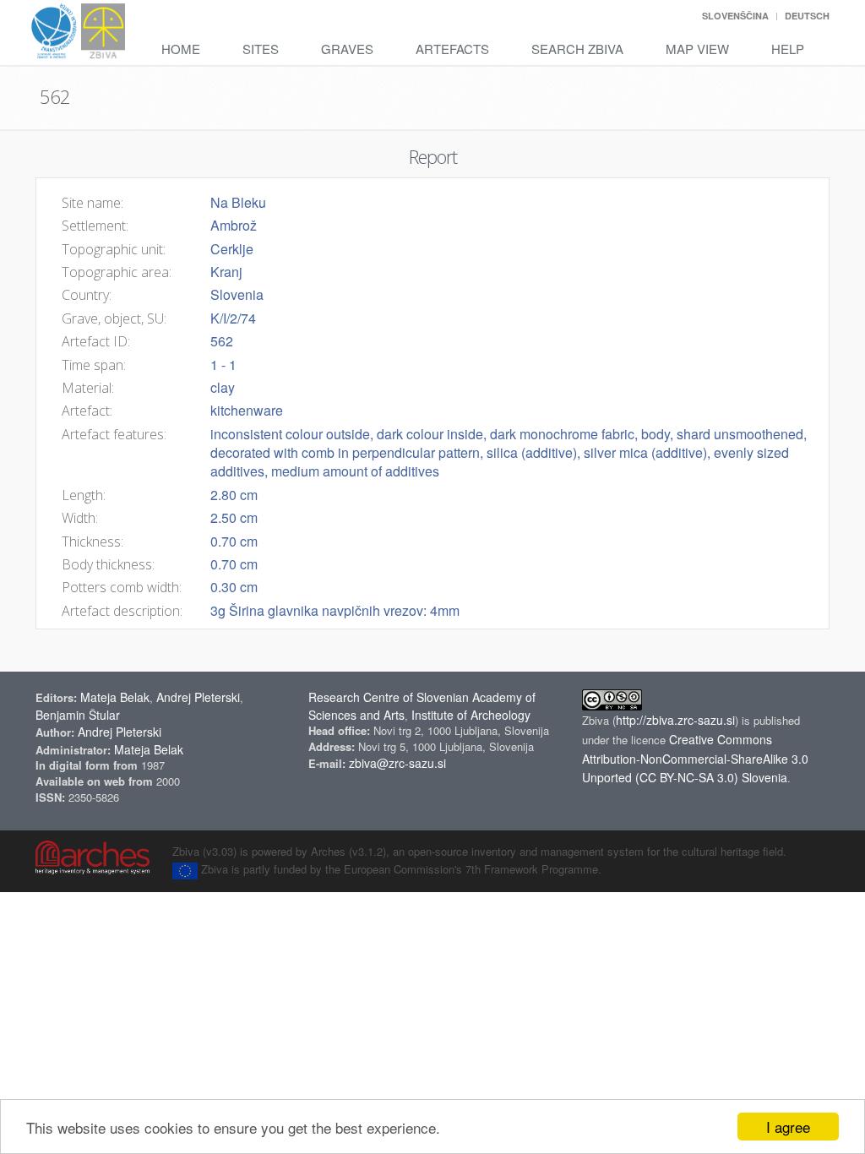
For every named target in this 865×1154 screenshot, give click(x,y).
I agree (788, 1126)
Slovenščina (735, 15)
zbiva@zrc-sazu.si (397, 762)
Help (787, 48)
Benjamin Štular (77, 714)
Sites (260, 48)
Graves (347, 48)
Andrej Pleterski (198, 697)
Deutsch (807, 15)
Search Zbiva (577, 48)
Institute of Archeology (470, 714)
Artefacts (452, 48)
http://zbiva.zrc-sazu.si (675, 719)
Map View (697, 48)
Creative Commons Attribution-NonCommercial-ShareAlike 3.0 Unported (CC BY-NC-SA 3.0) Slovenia (695, 759)
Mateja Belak (115, 697)
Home (180, 48)
